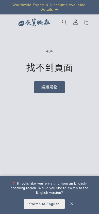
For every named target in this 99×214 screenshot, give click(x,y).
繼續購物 (49, 87)
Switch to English (44, 204)
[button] (10, 22)
